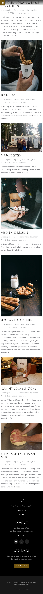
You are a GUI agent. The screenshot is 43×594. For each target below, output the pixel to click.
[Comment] (27, 541)
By (26, 10)
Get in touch (21, 536)
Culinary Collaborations (18, 388)
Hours (21, 515)
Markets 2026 (11, 155)
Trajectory (8, 95)
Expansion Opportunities (17, 320)
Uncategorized (6, 10)
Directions (21, 511)
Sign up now (21, 566)
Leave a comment (23, 13)
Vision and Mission (14, 232)
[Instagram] (21, 541)
